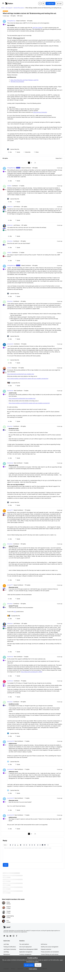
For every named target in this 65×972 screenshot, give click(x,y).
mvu (7, 920)
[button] (3, 3)
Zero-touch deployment (25, 946)
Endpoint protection (46, 949)
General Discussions (19, 7)
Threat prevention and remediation (50, 951)
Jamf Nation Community (9, 949)
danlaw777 (10, 510)
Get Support (9, 7)
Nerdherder (10, 390)
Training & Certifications (9, 946)
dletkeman (10, 206)
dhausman (10, 241)
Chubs (8, 902)
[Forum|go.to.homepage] (9, 3)
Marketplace (6, 954)
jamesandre (10, 344)
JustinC (9, 367)
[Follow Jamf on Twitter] (4, 935)
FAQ (15, 611)
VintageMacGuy (11, 20)
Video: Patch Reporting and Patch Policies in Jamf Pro (24, 80)
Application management (25, 951)
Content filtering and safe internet (49, 954)
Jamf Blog (6, 951)
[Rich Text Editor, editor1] (32, 854)
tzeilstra (9, 185)
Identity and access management (49, 946)
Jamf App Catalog (37, 27)
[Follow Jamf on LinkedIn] (7, 936)
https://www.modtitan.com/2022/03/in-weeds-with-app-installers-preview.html (27, 378)
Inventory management (25, 954)
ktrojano (8, 906)
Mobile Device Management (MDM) (28, 949)
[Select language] (43, 3)
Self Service (44, 944)
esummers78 (10, 741)
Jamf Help (6, 944)
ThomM (8, 911)
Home (2, 7)
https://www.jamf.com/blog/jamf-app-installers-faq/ (20, 374)
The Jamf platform (24, 944)
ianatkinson (10, 680)
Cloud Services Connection (40, 112)
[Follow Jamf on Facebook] (16, 936)
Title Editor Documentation (17, 81)
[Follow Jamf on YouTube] (10, 935)
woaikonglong (10, 916)
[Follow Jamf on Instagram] (13, 936)
